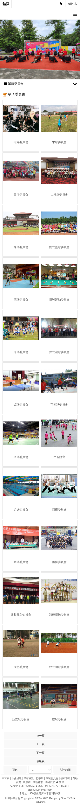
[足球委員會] (21, 328)
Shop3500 (66, 798)
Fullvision (40, 802)
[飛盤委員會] (21, 643)
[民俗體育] (59, 433)
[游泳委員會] (21, 486)
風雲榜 (27, 782)
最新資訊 (29, 778)
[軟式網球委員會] (59, 643)
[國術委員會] (59, 486)
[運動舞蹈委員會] (21, 591)
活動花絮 (38, 782)
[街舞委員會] (21, 118)
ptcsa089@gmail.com (40, 789)
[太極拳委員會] (59, 171)
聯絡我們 (50, 782)
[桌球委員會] (21, 381)
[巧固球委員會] (59, 381)
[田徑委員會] (21, 171)
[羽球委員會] (21, 433)
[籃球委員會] (21, 276)
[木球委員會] (59, 118)
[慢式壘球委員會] (59, 223)
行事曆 (39, 778)
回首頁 (5, 778)
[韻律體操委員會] (59, 591)
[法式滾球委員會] (59, 328)
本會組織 (16, 778)
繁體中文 (72, 3)
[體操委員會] (59, 538)
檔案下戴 (65, 778)
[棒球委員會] (21, 223)
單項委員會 (52, 778)
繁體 (61, 782)
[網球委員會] (21, 538)
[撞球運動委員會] (59, 276)
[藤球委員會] (59, 696)
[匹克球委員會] (21, 696)
